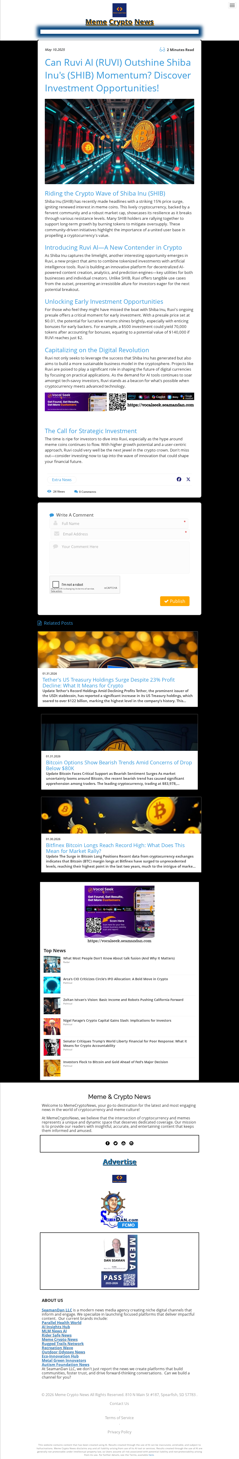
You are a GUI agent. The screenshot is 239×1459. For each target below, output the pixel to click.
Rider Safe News (57, 1335)
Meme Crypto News (60, 1339)
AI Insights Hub (56, 1326)
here (151, 1454)
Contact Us (119, 1403)
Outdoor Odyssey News (63, 1352)
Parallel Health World (61, 1322)
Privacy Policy (119, 1432)
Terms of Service (119, 1417)
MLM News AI (54, 1331)
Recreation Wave (57, 1347)
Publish (177, 601)
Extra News (62, 479)
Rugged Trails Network (63, 1343)
